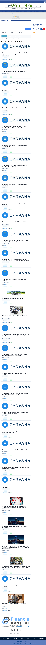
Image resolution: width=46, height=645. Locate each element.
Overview (3, 38)
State (6, 11)
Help (34, 638)
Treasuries (20, 38)
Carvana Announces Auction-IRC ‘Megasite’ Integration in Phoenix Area (15, 185)
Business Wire (5, 59)
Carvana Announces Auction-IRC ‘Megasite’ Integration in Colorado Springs (15, 146)
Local (3, 11)
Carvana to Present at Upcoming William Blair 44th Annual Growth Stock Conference (15, 431)
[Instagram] (20, 630)
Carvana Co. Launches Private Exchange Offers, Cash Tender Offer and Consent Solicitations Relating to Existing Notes (16, 567)
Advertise (28, 638)
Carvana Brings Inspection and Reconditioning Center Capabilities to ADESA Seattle (14, 108)
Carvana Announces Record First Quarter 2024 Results (14, 449)
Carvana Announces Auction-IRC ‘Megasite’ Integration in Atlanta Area (15, 280)
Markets (4, 36)
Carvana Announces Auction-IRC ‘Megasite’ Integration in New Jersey (15, 203)
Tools (20, 36)
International (15, 38)
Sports (11, 2)
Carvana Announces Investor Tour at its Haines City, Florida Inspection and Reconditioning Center (15, 241)
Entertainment (30, 2)
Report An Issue (41, 638)
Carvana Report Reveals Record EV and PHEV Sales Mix (14, 71)
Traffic (21, 11)
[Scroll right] (45, 1)
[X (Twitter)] (12, 630)
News (4, 2)
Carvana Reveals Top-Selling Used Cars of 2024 (13, 298)
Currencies (10, 38)
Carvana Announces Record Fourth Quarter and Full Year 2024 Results (15, 222)
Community (19, 2)
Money (17, 11)
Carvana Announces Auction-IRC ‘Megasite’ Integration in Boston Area (15, 316)
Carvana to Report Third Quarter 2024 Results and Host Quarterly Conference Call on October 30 (14, 355)
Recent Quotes (4, 32)
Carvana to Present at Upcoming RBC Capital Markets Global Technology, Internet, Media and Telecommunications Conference (16, 336)
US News (10, 11)
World (14, 11)
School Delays (37, 11)
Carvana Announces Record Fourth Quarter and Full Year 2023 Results (15, 486)
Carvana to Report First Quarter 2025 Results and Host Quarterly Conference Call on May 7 (14, 166)
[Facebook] (14, 630)
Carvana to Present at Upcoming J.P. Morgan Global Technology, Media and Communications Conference (14, 127)
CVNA (11, 59)
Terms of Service (19, 641)
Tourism (43, 11)
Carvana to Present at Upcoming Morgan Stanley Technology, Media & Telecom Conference (16, 468)
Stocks (10, 36)
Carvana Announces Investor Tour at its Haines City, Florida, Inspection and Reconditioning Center (16, 53)
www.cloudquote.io (24, 624)
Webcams (26, 11)
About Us (9, 638)
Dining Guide (40, 2)
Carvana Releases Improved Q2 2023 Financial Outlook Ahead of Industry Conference (14, 604)
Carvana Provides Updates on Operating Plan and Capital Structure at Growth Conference (15, 413)
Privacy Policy (19, 626)
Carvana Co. (5, 57)
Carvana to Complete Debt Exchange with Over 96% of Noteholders (14, 527)
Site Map (22, 638)
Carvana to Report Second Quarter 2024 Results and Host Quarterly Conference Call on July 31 (15, 394)
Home (3, 638)
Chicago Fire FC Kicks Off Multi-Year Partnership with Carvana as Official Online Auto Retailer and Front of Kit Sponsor (14, 507)
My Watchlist (13, 32)
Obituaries (31, 11)
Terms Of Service (27, 626)
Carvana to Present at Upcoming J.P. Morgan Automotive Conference (15, 89)
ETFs (15, 36)
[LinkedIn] (17, 630)
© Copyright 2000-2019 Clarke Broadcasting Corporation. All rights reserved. (23, 643)
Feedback (15, 638)
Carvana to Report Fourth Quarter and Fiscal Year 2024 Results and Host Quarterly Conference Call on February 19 (15, 260)
